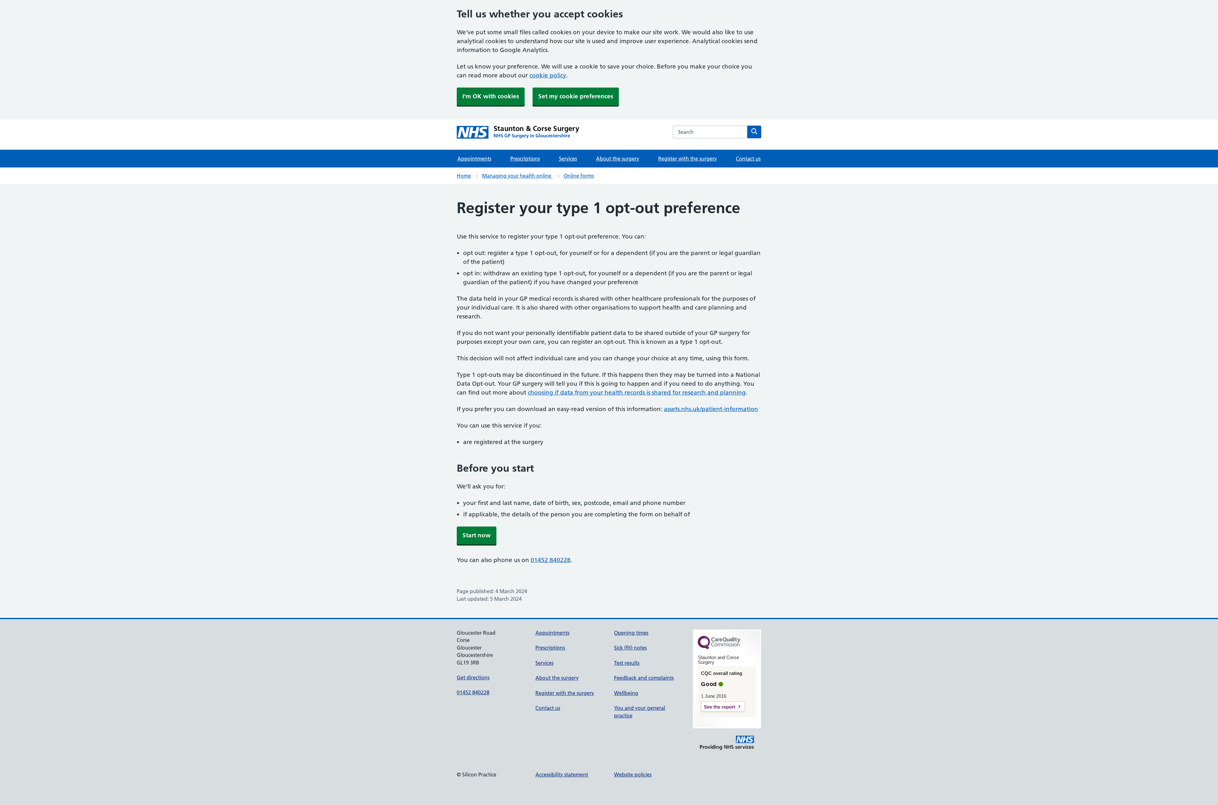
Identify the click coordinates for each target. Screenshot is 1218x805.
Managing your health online (517, 176)
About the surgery (617, 158)
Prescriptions (525, 158)
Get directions (473, 677)
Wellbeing (626, 693)
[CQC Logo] (719, 647)
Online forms (579, 176)
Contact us (748, 158)
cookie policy (547, 75)
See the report (719, 707)
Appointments (474, 158)
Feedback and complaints (644, 678)
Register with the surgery (687, 158)
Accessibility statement (561, 774)
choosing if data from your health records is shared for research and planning (637, 392)
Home (464, 176)
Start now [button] (476, 535)
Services (568, 158)
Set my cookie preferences (575, 96)
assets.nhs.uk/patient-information (711, 409)
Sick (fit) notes (630, 648)
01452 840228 (551, 560)
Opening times (631, 633)
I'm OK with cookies (490, 96)
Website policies (633, 774)
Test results (626, 663)
